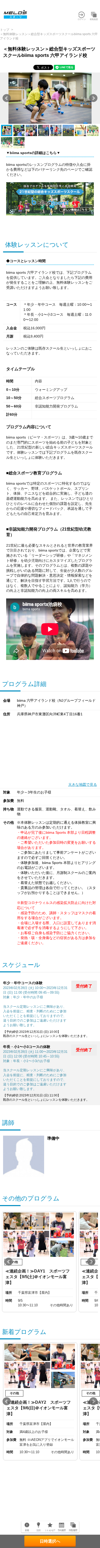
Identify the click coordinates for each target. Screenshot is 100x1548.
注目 (38, 1530)
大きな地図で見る (82, 784)
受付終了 (84, 986)
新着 (27, 1530)
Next (93, 98)
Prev (7, 98)
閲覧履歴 (73, 1530)
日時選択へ (50, 1541)
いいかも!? (50, 1530)
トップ (4, 30)
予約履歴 (61, 1530)
